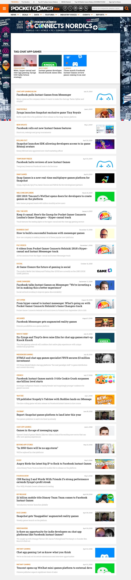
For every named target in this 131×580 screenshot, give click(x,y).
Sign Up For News (115, 2)
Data (36, 15)
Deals (25, 15)
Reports (100, 15)
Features (49, 15)
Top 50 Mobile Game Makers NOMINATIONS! (90, 2)
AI (34, 2)
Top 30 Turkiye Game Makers (48, 2)
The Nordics (25, 2)
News (13, 15)
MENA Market (66, 2)
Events (86, 15)
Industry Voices (68, 15)
